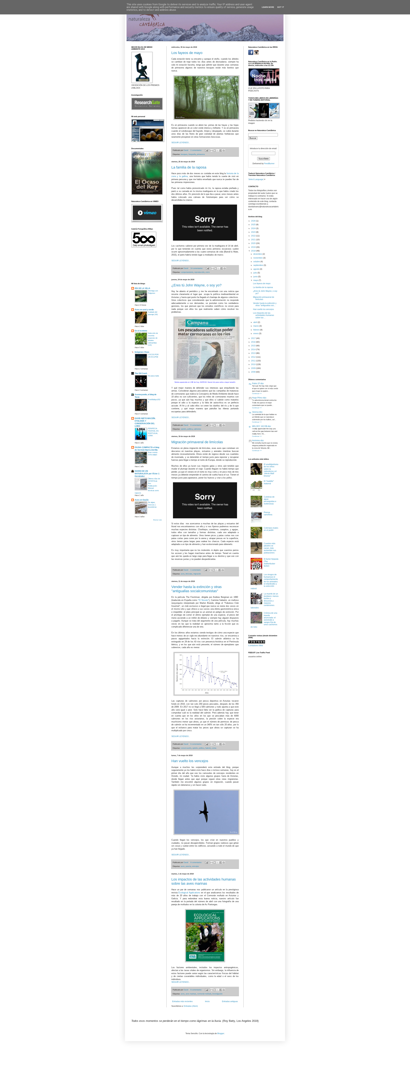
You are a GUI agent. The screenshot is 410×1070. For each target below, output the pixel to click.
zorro (207, 272)
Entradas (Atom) (191, 1006)
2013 (253, 353)
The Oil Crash (141, 373)
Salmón (208, 748)
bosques (184, 154)
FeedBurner (269, 163)
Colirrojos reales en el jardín (271, 529)
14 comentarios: (196, 268)
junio (255, 277)
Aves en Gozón (141, 500)
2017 (253, 338)
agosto (256, 269)
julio (255, 273)
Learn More (268, 7)
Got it (280, 7)
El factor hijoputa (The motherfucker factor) (271, 562)
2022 (253, 236)
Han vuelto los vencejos (189, 761)
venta (214, 748)
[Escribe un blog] (214, 150)
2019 (253, 247)
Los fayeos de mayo (186, 53)
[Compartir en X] (217, 150)
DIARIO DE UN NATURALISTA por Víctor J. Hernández (147, 473)
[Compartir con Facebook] (220, 150)
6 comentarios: (196, 744)
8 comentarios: (196, 425)
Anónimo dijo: (258, 440)
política (190, 429)
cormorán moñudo (204, 994)
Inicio (207, 1001)
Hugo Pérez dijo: (259, 398)
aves (183, 574)
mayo (256, 280)
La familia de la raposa (188, 167)
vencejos (195, 866)
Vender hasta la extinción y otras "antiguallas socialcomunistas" (196, 589)
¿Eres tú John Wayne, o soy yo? (196, 285)
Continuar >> (257, 393)
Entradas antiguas (230, 1001)
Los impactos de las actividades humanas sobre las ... (263, 315)
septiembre (258, 265)
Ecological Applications (189, 892)
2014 (253, 349)
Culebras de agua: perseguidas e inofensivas (270, 500)
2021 (253, 240)
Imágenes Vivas (142, 352)
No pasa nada (153, 376)
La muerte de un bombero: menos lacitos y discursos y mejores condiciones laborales (265, 601)
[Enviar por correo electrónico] (211, 150)
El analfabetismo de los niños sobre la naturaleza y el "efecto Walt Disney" (271, 470)
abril (255, 322)
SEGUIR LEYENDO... (180, 142)
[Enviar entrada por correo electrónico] (206, 150)
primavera (201, 154)
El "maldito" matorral (269, 482)
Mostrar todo (157, 520)
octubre (256, 261)
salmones (197, 429)
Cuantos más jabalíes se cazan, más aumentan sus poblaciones (270, 548)
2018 (253, 251)
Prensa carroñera (268, 513)
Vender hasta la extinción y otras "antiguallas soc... (264, 304)
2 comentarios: (196, 150)
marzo (256, 326)
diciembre (257, 254)
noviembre (258, 258)
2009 (253, 368)
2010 (253, 364)
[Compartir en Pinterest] (223, 150)
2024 (253, 228)
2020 (253, 243)
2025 (253, 224)
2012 (253, 357)
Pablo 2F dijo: (258, 383)
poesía (188, 866)
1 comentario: (195, 570)
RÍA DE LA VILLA (142, 288)
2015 (253, 346)
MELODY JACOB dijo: (261, 426)
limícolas (189, 574)
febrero (256, 330)
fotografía (192, 154)
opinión (183, 429)
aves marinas (191, 994)
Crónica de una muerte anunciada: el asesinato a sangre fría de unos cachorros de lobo (264, 620)
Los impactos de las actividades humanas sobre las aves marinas (203, 881)
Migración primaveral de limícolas (197, 442)
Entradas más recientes (182, 1001)
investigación (217, 994)
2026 (253, 221)
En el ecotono (141, 331)
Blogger (220, 1033)
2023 (253, 232)
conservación (186, 748)
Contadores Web (255, 645)
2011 (253, 361)
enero (256, 333)
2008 (253, 372)
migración (197, 574)
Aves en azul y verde (144, 310)
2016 (253, 342)
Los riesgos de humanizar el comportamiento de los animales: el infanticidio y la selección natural (264, 581)
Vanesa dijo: (257, 412)
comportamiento (187, 272)
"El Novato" (203, 600)
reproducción (199, 272)
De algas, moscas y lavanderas (152, 504)
